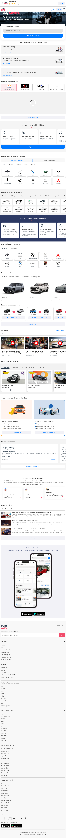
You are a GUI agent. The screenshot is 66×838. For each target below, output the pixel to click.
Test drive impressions (9, 452)
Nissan (3, 719)
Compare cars (33, 324)
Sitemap (3, 664)
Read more (54, 459)
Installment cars (30, 204)
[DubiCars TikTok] (18, 818)
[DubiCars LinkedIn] (2, 818)
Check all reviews (31, 466)
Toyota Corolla (5, 766)
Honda (3, 738)
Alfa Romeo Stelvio (8, 385)
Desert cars (42, 204)
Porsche (3, 740)
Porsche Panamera (34, 385)
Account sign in (5, 655)
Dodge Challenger (6, 800)
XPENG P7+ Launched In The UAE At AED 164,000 (25, 520)
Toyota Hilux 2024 (8, 447)
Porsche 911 (4, 788)
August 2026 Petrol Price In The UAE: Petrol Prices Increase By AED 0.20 (31, 512)
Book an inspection (8, 75)
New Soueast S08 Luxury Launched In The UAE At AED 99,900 (28, 529)
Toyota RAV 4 (4, 761)
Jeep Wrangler (5, 770)
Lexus (2, 721)
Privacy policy (5, 652)
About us (3, 647)
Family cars (18, 204)
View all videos (59, 330)
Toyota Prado (5, 753)
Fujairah (3, 698)
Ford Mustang (5, 763)
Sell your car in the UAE (8, 675)
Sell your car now (33, 147)
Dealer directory (6, 659)
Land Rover (4, 728)
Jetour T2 (4, 297)
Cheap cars (54, 204)
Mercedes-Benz (5, 716)
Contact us (4, 645)
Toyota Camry (5, 756)
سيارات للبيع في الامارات (7, 677)
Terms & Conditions (7, 650)
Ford (2, 726)
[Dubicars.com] (4, 627)
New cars (3, 670)
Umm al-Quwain (5, 706)
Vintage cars (54, 211)
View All (33, 538)
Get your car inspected (49, 432)
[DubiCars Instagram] (10, 818)
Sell (53, 9)
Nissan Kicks (4, 791)
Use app (59, 9)
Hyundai (3, 731)
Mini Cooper (4, 808)
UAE (2, 686)
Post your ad (6, 52)
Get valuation (6, 63)
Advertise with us (6, 657)
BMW (2, 723)
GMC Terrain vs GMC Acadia (39, 318)
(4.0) (13, 449)
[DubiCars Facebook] (6, 818)
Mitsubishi (4, 736)
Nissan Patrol (31, 297)
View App (61, 3)
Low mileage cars (7, 211)
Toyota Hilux (4, 768)
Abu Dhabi (4, 689)
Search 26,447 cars (33, 36)
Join (62, 635)
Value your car (17, 432)
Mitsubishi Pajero (6, 773)
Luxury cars (30, 211)
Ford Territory (5, 810)
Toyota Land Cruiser (7, 749)
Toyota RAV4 (4, 805)
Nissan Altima (5, 758)
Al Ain (2, 691)
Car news (3, 672)
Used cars (4, 668)
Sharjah (3, 703)
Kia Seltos (4, 798)
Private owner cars (6, 204)
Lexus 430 (4, 775)
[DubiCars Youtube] (14, 818)
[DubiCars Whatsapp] (25, 818)
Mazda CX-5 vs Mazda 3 (13, 318)
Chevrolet (4, 733)
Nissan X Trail (5, 803)
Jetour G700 (4, 793)
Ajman (3, 694)
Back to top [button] (60, 625)
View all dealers (33, 117)
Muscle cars (18, 211)
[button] (2, 3)
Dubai (2, 696)
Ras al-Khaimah (5, 701)
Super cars (42, 211)
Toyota (3, 714)
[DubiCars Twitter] (21, 818)
